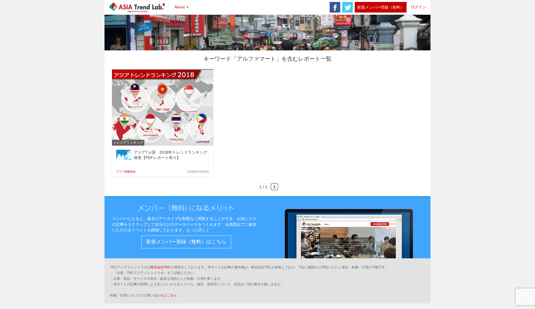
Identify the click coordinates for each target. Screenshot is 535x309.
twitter (347, 7)
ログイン (418, 7)
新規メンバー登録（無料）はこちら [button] (186, 241)
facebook (335, 7)
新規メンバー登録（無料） (380, 7)
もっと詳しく (198, 230)
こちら (172, 295)
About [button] (180, 7)
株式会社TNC (160, 267)
